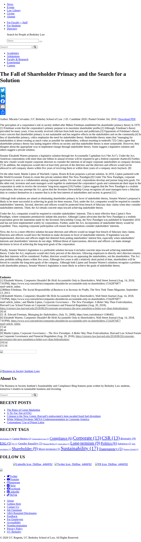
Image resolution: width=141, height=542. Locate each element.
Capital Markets (21, 438)
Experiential (13, 62)
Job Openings (14, 510)
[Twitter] (70, 90)
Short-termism (49, 449)
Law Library (14, 10)
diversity (128, 438)
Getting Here (14, 503)
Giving (10, 13)
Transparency (111, 449)
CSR (111, 438)
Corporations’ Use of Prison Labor (25, 422)
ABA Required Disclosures (22, 513)
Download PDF (126, 119)
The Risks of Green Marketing (23, 409)
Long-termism (85, 443)
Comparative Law (40, 439)
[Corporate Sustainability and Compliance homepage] (1, 470)
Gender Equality (30, 443)
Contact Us (13, 506)
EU (15, 444)
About (10, 500)
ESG (5, 443)
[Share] (70, 112)
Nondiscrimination (17, 525)
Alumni (11, 16)
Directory (12, 28)
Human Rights (50, 444)
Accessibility (14, 522)
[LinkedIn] (70, 95)
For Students (14, 25)
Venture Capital (130, 449)
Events (10, 7)
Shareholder (25, 448)
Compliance (61, 438)
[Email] (70, 106)
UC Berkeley (14, 531)
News (10, 4)
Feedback (12, 516)
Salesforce (124, 443)
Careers (11, 65)
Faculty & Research (17, 59)
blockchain (6, 439)
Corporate (87, 438)
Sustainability (79, 448)
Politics (109, 443)
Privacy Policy (15, 528)
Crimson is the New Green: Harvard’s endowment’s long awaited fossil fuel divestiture (54, 416)
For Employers (15, 519)
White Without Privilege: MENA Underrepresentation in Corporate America (48, 419)
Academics (13, 53)
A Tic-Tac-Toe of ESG (19, 413)
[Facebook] (70, 101)
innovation (64, 444)
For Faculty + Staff (17, 22)
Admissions (13, 56)
